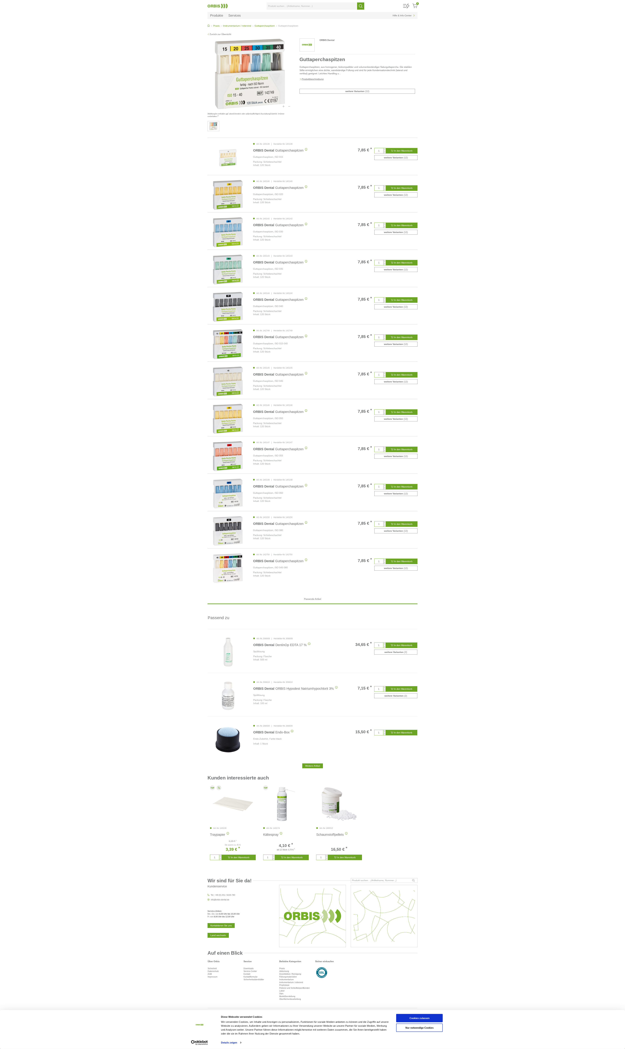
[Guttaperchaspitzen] (228, 157)
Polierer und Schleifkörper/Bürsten (294, 988)
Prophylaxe (284, 985)
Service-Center (250, 971)
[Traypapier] (233, 804)
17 (218, 116)
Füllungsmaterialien (288, 977)
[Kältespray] (286, 804)
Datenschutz (213, 971)
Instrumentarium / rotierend (291, 982)
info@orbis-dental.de (220, 900)
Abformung (284, 971)
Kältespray (270, 834)
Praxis (282, 968)
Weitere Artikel (312, 766)
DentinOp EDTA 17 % (280, 645)
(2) (395, 652)
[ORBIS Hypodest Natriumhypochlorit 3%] (228, 695)
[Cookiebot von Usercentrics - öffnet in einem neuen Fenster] (199, 1042)
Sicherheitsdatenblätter (253, 979)
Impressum (212, 977)
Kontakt (246, 974)
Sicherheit (212, 968)
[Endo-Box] (228, 739)
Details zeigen (229, 1042)
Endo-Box (271, 732)
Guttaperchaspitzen (278, 150)
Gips (281, 993)
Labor (282, 991)
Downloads (248, 968)
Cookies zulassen (420, 1018)
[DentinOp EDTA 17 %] (228, 652)
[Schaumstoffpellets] (339, 804)
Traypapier (217, 834)
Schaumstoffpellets (330, 834)
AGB (210, 974)
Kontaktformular (250, 977)
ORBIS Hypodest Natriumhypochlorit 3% (293, 688)
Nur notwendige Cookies (419, 1027)
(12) (357, 91)
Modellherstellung (287, 996)
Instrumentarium (286, 979)
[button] (406, 6)
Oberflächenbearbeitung (290, 999)
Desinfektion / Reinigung (290, 974)
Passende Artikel (312, 598)
